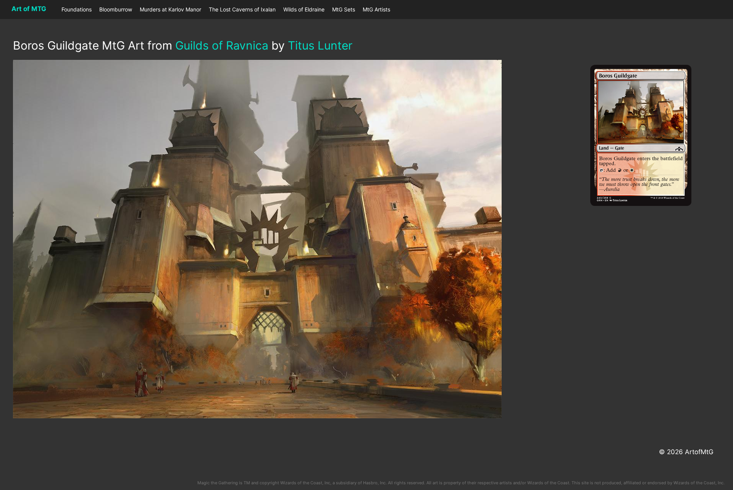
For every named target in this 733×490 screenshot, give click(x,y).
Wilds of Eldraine (304, 9)
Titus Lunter (320, 45)
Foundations (76, 9)
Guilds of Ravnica (221, 45)
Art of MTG (28, 9)
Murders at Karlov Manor (170, 9)
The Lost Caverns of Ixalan (242, 9)
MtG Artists (376, 9)
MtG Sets (343, 9)
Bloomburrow (115, 9)
